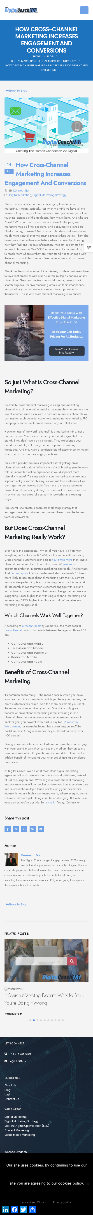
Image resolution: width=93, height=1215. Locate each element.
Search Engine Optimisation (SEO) (27, 1126)
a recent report (31, 626)
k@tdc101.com (19, 1061)
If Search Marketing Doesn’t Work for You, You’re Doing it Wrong (44, 999)
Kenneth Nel (21, 190)
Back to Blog (18, 90)
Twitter (16, 829)
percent (67, 564)
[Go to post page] (46, 960)
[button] (84, 10)
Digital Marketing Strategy (49, 195)
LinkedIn (24, 829)
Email (41, 829)
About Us (10, 1085)
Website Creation (16, 1152)
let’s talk (50, 802)
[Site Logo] (21, 10)
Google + (33, 829)
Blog (7, 1090)
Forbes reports (19, 573)
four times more (62, 560)
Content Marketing (17, 1130)
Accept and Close (33, 1202)
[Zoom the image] (46, 303)
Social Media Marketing (20, 1135)
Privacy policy (62, 1202)
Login (8, 1094)
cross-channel (13, 630)
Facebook (8, 829)
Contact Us (12, 1099)
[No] (87, 1184)
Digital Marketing (20, 195)
